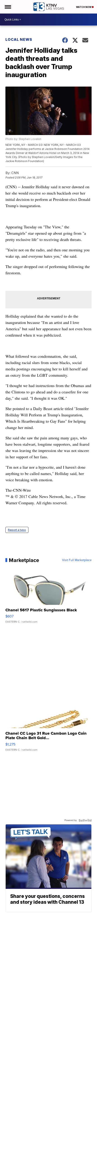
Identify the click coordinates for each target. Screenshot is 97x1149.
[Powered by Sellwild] (85, 820)
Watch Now (84, 7)
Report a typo (17, 530)
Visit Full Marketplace (77, 560)
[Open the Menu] (7, 6)
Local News (18, 39)
